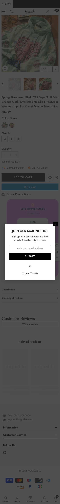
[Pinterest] (30, 266)
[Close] (55, 224)
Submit (30, 256)
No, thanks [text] (32, 273)
